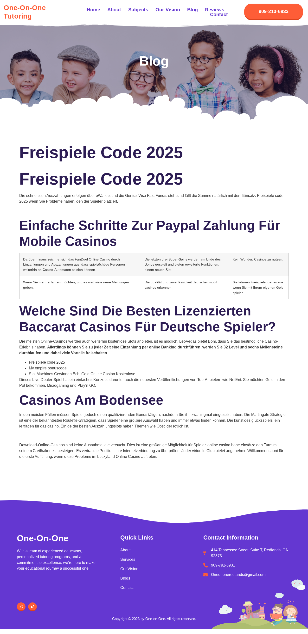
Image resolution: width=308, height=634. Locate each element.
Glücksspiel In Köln (35, 466)
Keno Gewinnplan (34, 211)
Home (93, 9)
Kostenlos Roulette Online (41, 436)
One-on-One (42, 538)
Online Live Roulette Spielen (43, 472)
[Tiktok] (32, 606)
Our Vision (167, 9)
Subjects (138, 9)
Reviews (214, 9)
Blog (192, 9)
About (114, 9)
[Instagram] (21, 606)
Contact (219, 14)
